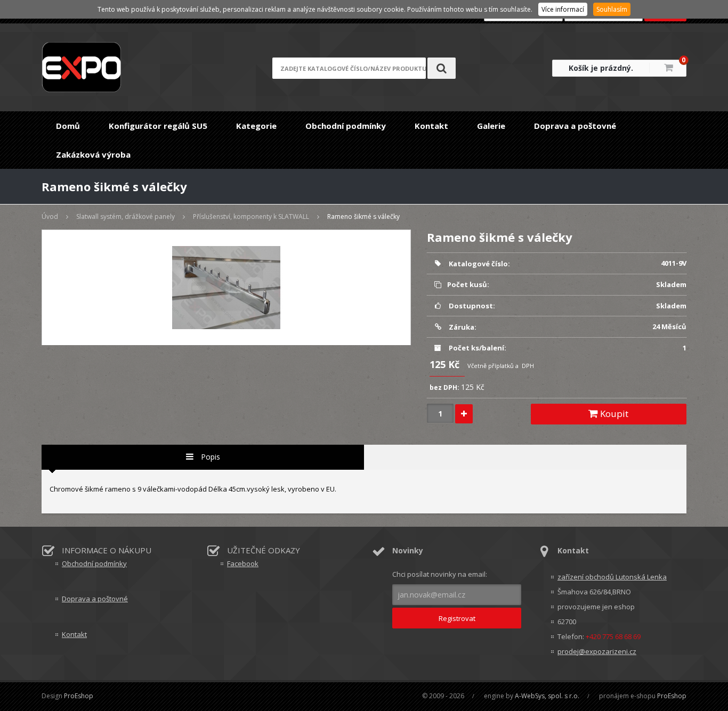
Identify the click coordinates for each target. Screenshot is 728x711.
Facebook (242, 563)
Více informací (562, 9)
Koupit (613, 413)
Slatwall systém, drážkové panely (125, 216)
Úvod (50, 216)
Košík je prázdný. (601, 68)
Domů (68, 125)
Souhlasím (611, 9)
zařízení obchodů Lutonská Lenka (612, 577)
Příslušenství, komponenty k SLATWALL (251, 216)
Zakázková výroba (93, 154)
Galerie (491, 125)
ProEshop (78, 695)
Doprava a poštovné (575, 125)
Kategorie (256, 125)
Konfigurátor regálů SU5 (158, 125)
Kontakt (431, 125)
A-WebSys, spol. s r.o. (547, 695)
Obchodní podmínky (345, 125)
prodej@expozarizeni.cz (596, 651)
